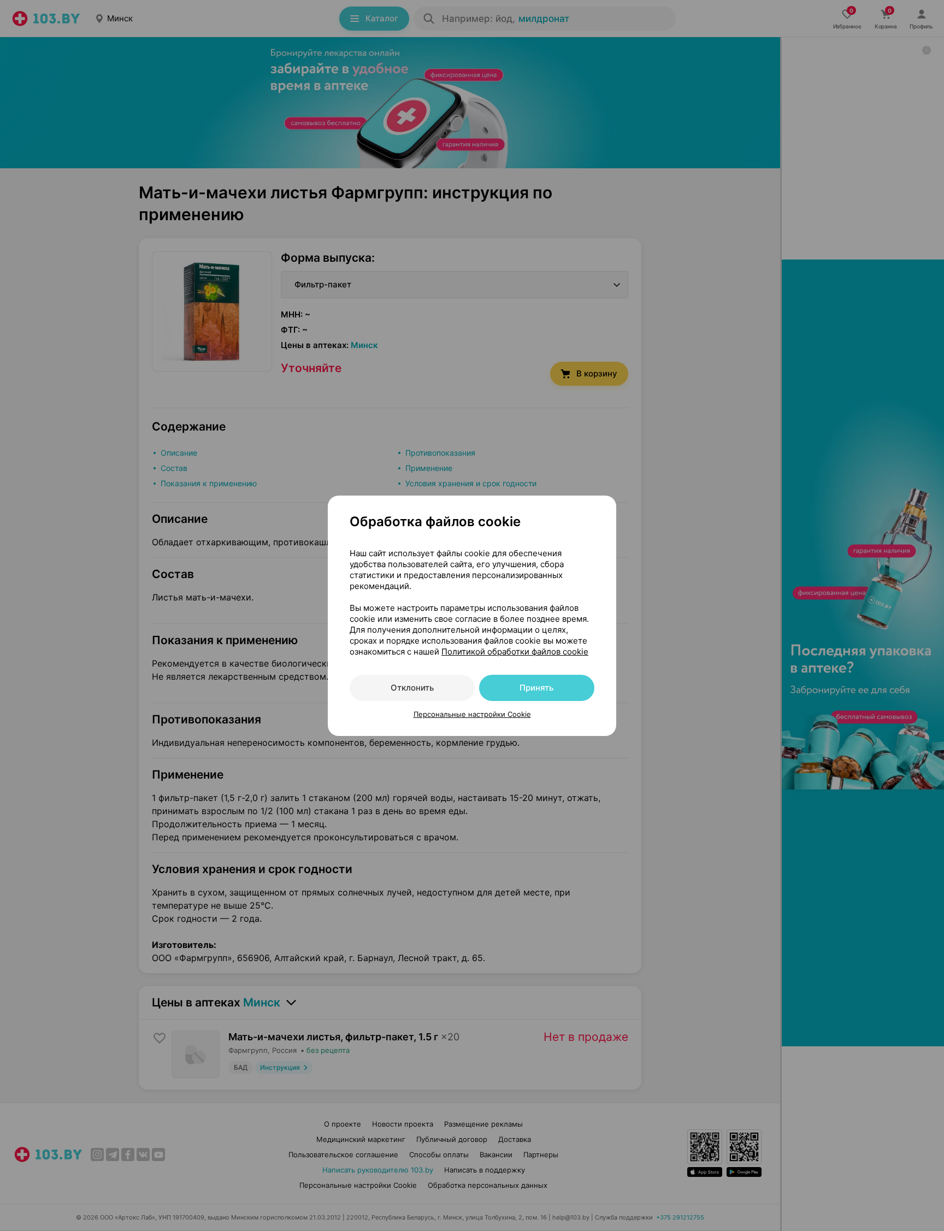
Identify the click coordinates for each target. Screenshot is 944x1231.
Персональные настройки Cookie (472, 714)
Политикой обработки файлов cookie (514, 651)
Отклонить (412, 687)
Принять (536, 687)
